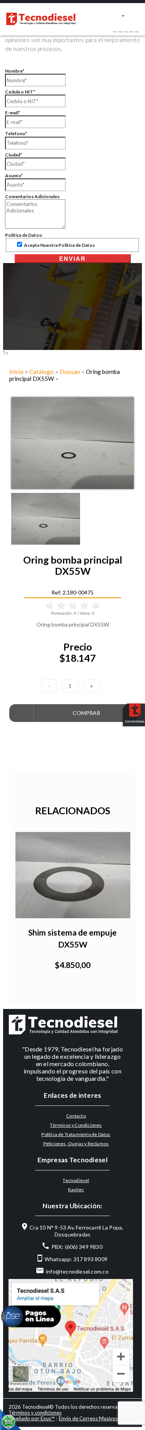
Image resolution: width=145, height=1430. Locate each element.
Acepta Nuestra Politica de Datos (59, 245)
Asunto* (14, 175)
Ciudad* (13, 155)
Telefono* (16, 133)
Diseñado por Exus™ (32, 1418)
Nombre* (14, 71)
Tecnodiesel (76, 1180)
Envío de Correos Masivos (88, 1418)
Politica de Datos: (24, 235)
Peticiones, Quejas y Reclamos (76, 1143)
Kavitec (76, 1189)
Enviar (72, 258)
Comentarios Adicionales (32, 196)
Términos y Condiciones (76, 1125)
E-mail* (12, 112)
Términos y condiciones (35, 1413)
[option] (72, 443)
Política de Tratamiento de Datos (75, 1134)
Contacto (76, 1116)
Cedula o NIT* (20, 92)
